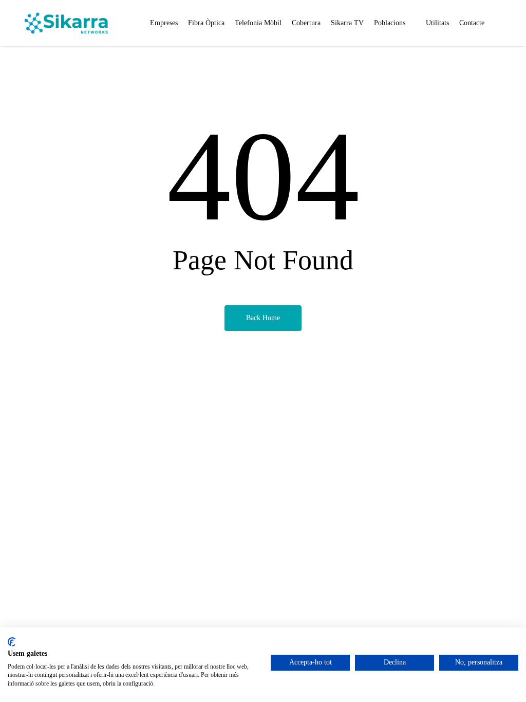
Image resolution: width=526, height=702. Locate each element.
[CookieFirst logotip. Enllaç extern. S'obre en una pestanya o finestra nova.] (11, 641)
